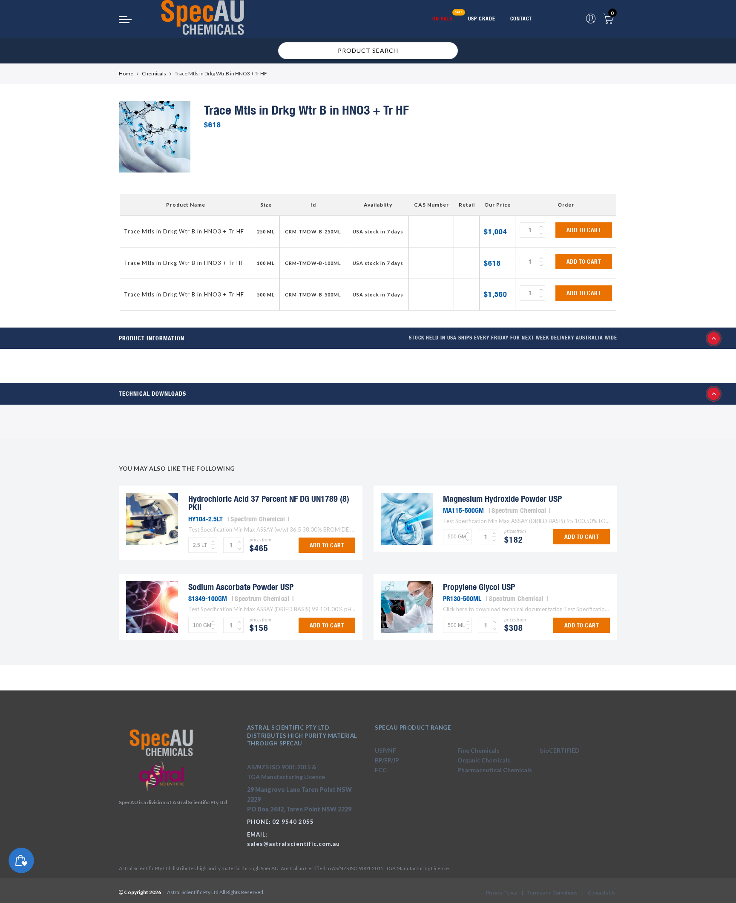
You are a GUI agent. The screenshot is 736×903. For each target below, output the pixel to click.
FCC (381, 770)
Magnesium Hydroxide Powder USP (502, 498)
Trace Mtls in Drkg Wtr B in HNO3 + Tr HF (184, 231)
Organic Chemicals (483, 760)
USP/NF (385, 750)
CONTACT (521, 18)
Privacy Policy (501, 892)
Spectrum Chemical (257, 519)
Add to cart (583, 230)
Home (126, 73)
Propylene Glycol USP (479, 586)
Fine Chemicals (478, 750)
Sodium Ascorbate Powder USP (240, 586)
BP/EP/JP (387, 760)
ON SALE (442, 18)
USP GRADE (481, 18)
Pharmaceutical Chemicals (494, 770)
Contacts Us (601, 892)
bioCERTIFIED (560, 750)
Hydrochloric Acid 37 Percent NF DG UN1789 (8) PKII (268, 502)
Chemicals (154, 73)
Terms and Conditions (552, 892)
